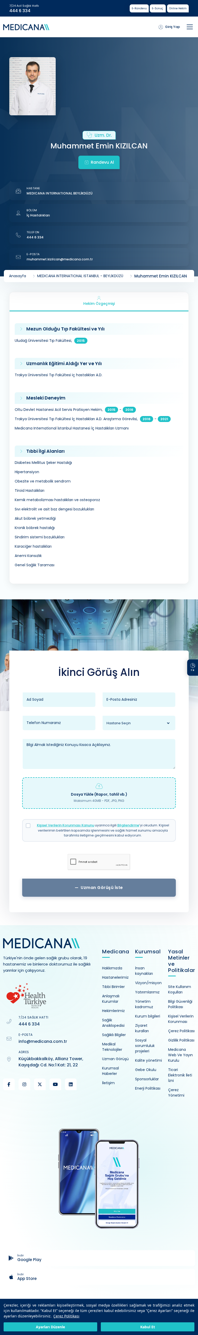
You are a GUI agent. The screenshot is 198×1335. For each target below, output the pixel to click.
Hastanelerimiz (115, 977)
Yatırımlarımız (147, 992)
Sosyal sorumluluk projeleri (145, 1046)
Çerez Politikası (66, 1316)
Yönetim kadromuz (144, 1004)
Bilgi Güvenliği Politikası (180, 1004)
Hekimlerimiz (113, 1010)
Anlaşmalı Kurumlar (110, 998)
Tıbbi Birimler (113, 986)
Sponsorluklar (147, 1079)
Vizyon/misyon (148, 982)
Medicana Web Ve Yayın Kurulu (180, 1055)
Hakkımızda (112, 968)
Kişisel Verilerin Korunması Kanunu (65, 825)
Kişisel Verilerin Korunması (181, 1019)
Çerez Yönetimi (176, 1092)
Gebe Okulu (145, 1069)
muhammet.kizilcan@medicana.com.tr (60, 259)
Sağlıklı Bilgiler (114, 1034)
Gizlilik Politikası (181, 1040)
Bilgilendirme (128, 825)
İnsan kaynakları (144, 971)
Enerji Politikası (147, 1088)
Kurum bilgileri (147, 1016)
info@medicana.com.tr (43, 1041)
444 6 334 (19, 10)
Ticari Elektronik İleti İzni (180, 1075)
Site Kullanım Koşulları (179, 989)
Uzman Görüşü (115, 1058)
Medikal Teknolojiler (112, 1047)
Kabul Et (147, 1326)
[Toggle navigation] (190, 27)
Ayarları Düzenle (50, 1326)
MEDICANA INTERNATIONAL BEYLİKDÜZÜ (60, 193)
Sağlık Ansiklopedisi (113, 1022)
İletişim (108, 1082)
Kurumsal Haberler (110, 1071)
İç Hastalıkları (38, 215)
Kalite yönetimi (148, 1060)
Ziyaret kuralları (142, 1028)
